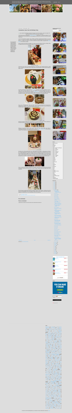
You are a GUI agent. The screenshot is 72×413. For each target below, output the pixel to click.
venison (47, 403)
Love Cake (54, 369)
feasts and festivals (52, 353)
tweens (47, 401)
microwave (50, 371)
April (55, 250)
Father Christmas (57, 352)
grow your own (57, 360)
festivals (46, 354)
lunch (60, 369)
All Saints (57, 328)
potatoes (47, 383)
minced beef (60, 371)
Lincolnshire (50, 368)
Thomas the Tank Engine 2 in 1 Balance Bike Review (57, 205)
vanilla (47, 402)
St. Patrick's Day (49, 394)
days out (60, 347)
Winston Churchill (47, 406)
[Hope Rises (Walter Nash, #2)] (54, 267)
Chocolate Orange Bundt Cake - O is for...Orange (57, 215)
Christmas (47, 342)
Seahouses (59, 390)
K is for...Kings (56, 226)
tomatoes (59, 399)
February (55, 252)
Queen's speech (52, 384)
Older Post (49, 240)
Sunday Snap (48, 398)
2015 (54, 186)
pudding (60, 383)
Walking (52, 404)
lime (47, 368)
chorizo (60, 341)
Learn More (55, 2)
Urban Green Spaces (55, 401)
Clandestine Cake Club (33, 35)
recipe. (46, 386)
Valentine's (60, 401)
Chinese (46, 341)
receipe (54, 385)
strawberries (59, 395)
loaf (46, 369)
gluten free (59, 358)
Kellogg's (60, 364)
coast (51, 344)
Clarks (57, 343)
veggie (60, 402)
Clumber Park (48, 344)
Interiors (53, 363)
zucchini (59, 408)
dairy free (54, 347)
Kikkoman (50, 365)
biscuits (46, 336)
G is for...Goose (56, 230)
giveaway (52, 358)
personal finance (57, 380)
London (49, 369)
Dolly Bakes (34, 89)
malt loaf (51, 370)
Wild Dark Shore (57, 272)
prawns (50, 383)
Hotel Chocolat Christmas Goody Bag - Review (57, 223)
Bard (47, 333)
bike (46, 335)
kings (52, 365)
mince (53, 371)
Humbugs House (36, 91)
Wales (49, 404)
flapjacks (55, 355)
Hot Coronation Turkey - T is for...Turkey (57, 201)
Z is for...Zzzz (56, 193)
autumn (46, 331)
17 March (52, 326)
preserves (53, 383)
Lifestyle (60, 367)
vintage (46, 404)
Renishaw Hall (55, 386)
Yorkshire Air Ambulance (58, 407)
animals (60, 329)
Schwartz (52, 390)
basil (55, 333)
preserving (56, 383)
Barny (53, 333)
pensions (52, 380)
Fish (46, 355)
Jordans (53, 364)
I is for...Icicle (55, 228)
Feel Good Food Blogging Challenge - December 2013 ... (57, 239)
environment (53, 351)
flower (58, 355)
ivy (60, 363)
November (55, 242)
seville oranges (50, 391)
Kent (46, 365)
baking (60, 331)
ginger (49, 358)
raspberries (47, 385)
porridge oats (56, 382)
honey (50, 362)
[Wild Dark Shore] (54, 274)
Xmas (46, 407)
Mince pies (56, 371)
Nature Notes (56, 374)
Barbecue (60, 332)
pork (53, 382)
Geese (46, 358)
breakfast (56, 337)
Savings (46, 390)
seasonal (47, 391)
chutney (55, 342)
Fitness (52, 355)
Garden (47, 357)
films (49, 354)
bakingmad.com (50, 332)
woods (55, 406)
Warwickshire (55, 404)
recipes (49, 386)
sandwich (51, 389)
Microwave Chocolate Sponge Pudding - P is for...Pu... (57, 213)
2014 (54, 187)
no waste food (55, 375)
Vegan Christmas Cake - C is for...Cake (57, 235)
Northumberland (59, 376)
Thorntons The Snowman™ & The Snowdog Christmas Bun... (57, 211)
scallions (49, 390)
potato (60, 382)
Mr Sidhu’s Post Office (58, 269)
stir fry (57, 394)
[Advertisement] (36, 19)
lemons (54, 367)
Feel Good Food (58, 353)
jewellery (51, 364)
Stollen (60, 394)
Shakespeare (55, 391)
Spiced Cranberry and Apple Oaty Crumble (57, 220)
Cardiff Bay (58, 339)
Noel (49, 376)
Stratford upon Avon (53, 395)
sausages (58, 389)
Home (35, 240)
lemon (50, 367)
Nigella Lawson (47, 375)
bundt (47, 339)
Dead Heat (56, 258)
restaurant (60, 386)
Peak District (57, 379)
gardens (56, 357)
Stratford (49, 395)
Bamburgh (54, 332)
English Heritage (48, 351)
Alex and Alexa (53, 328)
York (48, 407)
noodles (52, 376)
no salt (51, 375)
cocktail (54, 344)
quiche (56, 384)
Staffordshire (54, 394)
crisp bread (51, 346)
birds (53, 335)
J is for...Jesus (56, 227)
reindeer (51, 386)
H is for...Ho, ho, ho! (56, 229)
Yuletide (57, 408)
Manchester (54, 370)
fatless (48, 353)
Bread (53, 337)
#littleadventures (47, 326)
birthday (60, 335)
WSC (60, 406)
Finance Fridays (55, 354)
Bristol (59, 337)
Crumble (60, 346)
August (55, 245)
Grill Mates (52, 360)
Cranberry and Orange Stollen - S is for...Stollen (57, 203)
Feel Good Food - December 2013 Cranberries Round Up (57, 192)
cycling (51, 347)
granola (53, 359)
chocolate (55, 341)
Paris (56, 378)
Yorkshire (51, 407)
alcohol (48, 328)
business (50, 339)
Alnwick (57, 329)
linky (53, 368)
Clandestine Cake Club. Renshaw (51, 343)
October (55, 243)
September (55, 244)
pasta (48, 379)
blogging (54, 336)
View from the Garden (56, 403)
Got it (59, 2)
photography (53, 381)
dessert (58, 348)
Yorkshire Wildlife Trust (52, 408)
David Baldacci (57, 266)
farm (51, 352)
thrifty (56, 399)
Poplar (51, 382)
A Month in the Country (58, 261)
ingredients (49, 363)
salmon (47, 389)
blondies (46, 337)
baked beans (55, 331)
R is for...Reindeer (56, 207)
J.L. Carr (57, 262)
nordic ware (55, 376)
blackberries (49, 336)
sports (50, 393)
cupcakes (47, 347)
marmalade (47, 371)
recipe (57, 385)
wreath (57, 406)
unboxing (50, 401)
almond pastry (50, 329)
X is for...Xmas (56, 195)
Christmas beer (51, 342)
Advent (57, 327)
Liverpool (60, 368)
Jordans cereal (56, 364)
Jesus (48, 364)
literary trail (56, 368)
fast (53, 352)
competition (59, 344)
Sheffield (59, 391)
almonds (55, 329)
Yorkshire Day (47, 408)
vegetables (53, 402)
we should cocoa (59, 404)
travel (51, 400)
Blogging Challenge (58, 336)
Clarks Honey (59, 343)
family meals (47, 352)
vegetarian (57, 402)
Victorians (50, 403)
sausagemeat (54, 389)
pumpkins (48, 384)
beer (46, 334)
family (59, 351)
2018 (54, 183)
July (54, 246)
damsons (57, 347)
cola (56, 344)
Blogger (49, 410)
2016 (54, 185)
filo (50, 354)
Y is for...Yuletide (56, 194)
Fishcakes (49, 355)
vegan (49, 402)
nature (52, 374)
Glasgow (56, 358)
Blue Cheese (49, 337)
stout (46, 395)
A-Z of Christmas (53, 327)
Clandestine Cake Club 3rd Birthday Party (57, 217)
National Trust (48, 374)
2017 (54, 184)
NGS (59, 374)
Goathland (47, 359)
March (55, 251)
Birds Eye (57, 335)
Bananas (57, 332)
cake (53, 339)
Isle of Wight (57, 363)
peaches (54, 379)
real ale (51, 385)
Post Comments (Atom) (25, 241)
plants (48, 382)
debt (47, 348)
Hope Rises (56, 265)
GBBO (60, 357)
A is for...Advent (56, 240)
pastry (51, 379)
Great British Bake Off (57, 359)
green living (47, 360)
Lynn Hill (48, 370)
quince (59, 384)
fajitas (57, 351)
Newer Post (20, 240)
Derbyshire (54, 348)
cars (60, 339)
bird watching (50, 335)
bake (52, 331)
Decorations (50, 348)
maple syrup (58, 370)
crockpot (57, 346)
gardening (51, 357)
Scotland (55, 390)
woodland (52, 406)
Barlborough (50, 333)
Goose (50, 359)
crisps (54, 346)
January (55, 253)
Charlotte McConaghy (58, 273)
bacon (49, 331)
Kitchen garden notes (57, 365)
